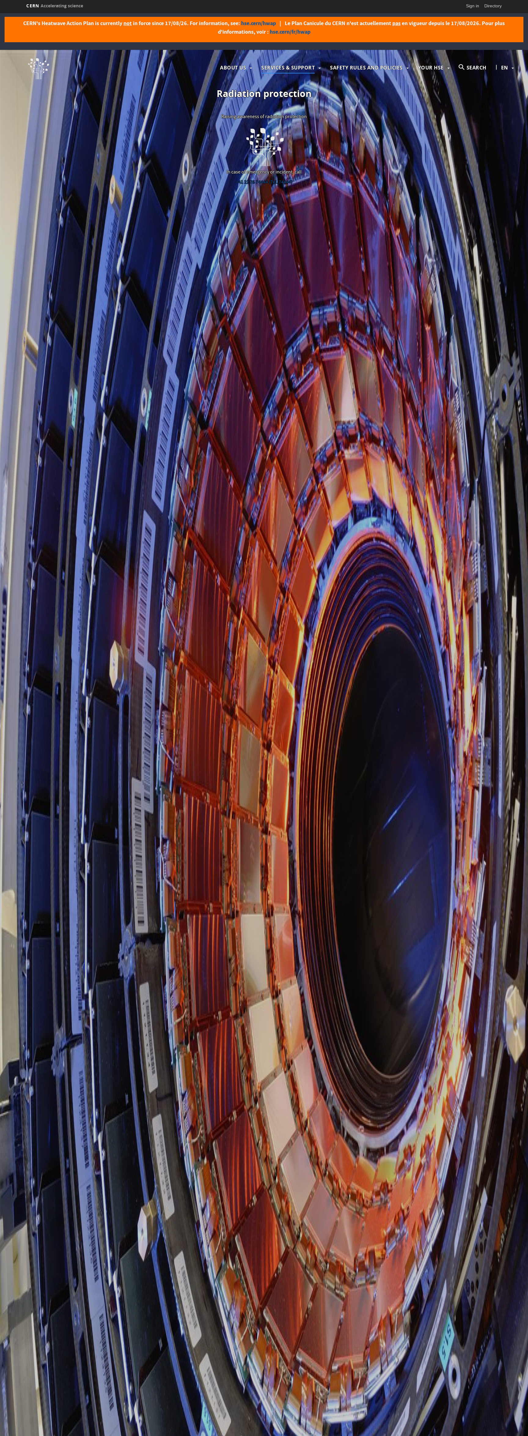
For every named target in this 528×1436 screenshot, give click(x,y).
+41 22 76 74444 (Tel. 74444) (264, 182)
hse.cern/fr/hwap (290, 31)
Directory (493, 5)
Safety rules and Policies (366, 67)
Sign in (472, 5)
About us (233, 67)
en (504, 67)
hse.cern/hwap (258, 23)
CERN (54, 6)
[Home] (84, 67)
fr (505, 87)
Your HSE (431, 67)
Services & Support (288, 67)
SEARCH (476, 67)
